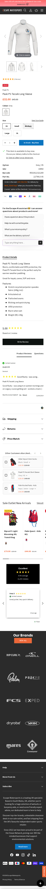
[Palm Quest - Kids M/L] (33, 518)
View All (23, 640)
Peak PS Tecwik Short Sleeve (28, 472)
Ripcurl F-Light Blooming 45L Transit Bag (11, 534)
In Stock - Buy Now (31, 142)
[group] (23, 328)
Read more (23, 846)
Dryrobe (13, 732)
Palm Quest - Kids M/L (33, 533)
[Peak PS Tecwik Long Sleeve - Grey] (11, 67)
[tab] (24, 354)
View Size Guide (37, 120)
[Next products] (40, 453)
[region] (23, 603)
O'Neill (32, 664)
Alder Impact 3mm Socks (27, 459)
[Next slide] (40, 36)
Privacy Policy (7, 879)
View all (40, 503)
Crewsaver (32, 755)
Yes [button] (20, 395)
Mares (13, 755)
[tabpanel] (23, 289)
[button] (36, 10)
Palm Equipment (13, 687)
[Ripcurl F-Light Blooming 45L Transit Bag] (12, 518)
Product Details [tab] (10, 257)
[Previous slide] (5, 36)
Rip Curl (13, 664)
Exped (32, 710)
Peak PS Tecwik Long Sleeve (13, 381)
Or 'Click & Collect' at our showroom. (19, 157)
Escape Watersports (13, 875)
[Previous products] (35, 453)
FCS (13, 710)
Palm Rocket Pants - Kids (27, 485)
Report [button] (25, 395)
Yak (32, 732)
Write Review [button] (23, 341)
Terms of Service (19, 879)
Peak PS (6, 90)
